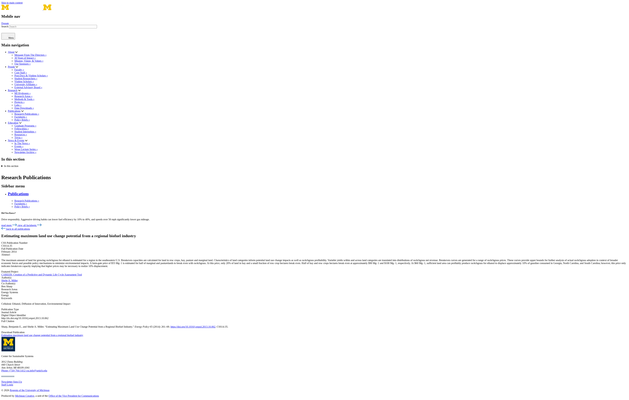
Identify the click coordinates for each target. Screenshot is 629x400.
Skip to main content (12, 2)
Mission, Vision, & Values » (28, 60)
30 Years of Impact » (25, 58)
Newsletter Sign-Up (11, 381)
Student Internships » (25, 131)
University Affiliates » (25, 84)
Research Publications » (26, 114)
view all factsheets (27, 225)
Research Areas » (23, 96)
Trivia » (18, 137)
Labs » (17, 105)
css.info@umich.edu (36, 370)
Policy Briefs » (22, 119)
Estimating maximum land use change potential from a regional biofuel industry (42, 335)
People (11, 66)
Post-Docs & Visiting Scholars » (31, 75)
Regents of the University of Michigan (29, 390)
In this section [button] (11, 166)
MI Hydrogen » (22, 93)
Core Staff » (20, 72)
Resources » (20, 134)
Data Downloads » (24, 108)
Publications (14, 111)
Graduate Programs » (25, 125)
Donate (5, 23)
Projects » (19, 102)
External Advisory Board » (28, 87)
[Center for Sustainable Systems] (62, 9)
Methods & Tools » (24, 99)
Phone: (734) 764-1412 (13, 370)
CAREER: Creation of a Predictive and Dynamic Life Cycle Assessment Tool (41, 274)
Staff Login (7, 384)
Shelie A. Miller (9, 280)
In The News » (22, 143)
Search (4, 26)
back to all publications (18, 229)
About (11, 52)
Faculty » (19, 69)
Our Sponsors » (22, 63)
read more (6, 225)
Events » (18, 146)
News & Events (16, 140)
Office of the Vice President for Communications (73, 395)
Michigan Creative (24, 395)
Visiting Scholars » (24, 81)
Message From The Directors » (30, 55)
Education (13, 122)
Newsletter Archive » (25, 152)
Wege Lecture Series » (26, 149)
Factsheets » (20, 116)
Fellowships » (21, 128)
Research (12, 90)
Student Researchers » (25, 78)
